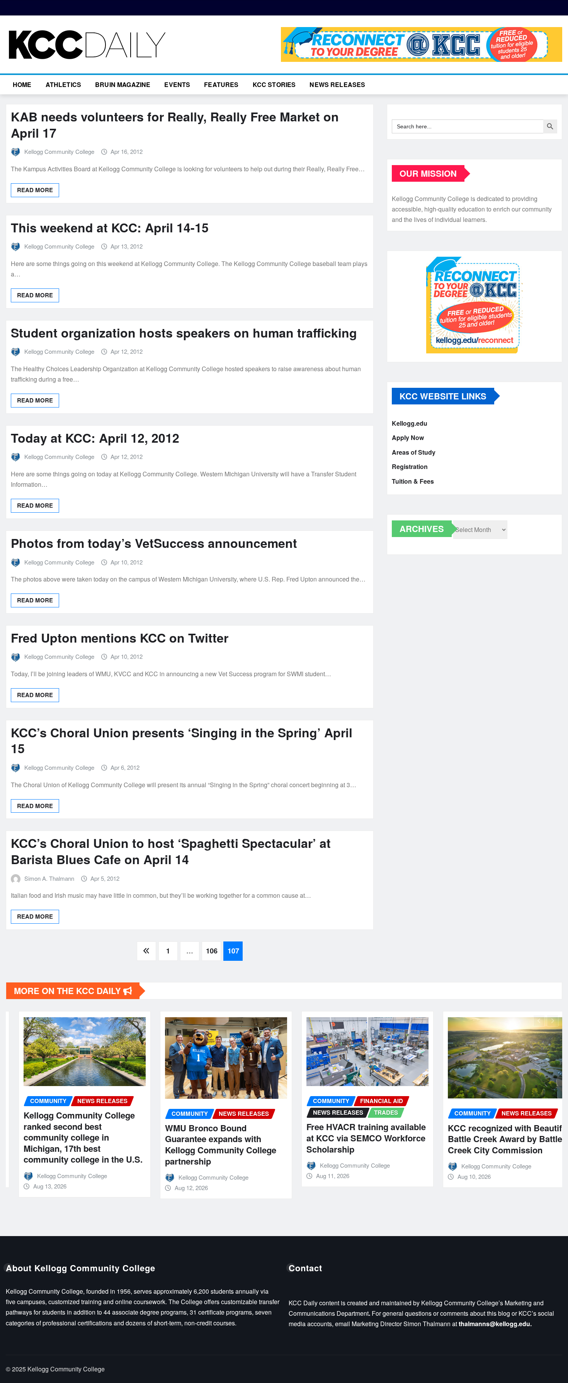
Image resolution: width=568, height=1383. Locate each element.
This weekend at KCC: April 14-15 (110, 227)
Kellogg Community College (59, 151)
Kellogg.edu (409, 423)
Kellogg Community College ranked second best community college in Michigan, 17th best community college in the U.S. (70, 1137)
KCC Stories (274, 84)
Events (177, 84)
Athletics (63, 84)
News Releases (337, 84)
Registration (410, 466)
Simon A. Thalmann (49, 878)
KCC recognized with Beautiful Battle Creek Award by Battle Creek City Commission (495, 1139)
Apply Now (408, 437)
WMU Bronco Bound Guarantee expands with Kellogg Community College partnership (208, 1144)
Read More (35, 190)
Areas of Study (413, 452)
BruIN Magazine (122, 84)
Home (22, 84)
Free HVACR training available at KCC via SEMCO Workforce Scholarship (353, 1137)
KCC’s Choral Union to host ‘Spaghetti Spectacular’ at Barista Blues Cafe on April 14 (171, 851)
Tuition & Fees (413, 481)
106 (212, 951)
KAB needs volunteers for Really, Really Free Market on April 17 (175, 124)
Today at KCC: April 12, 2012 (95, 438)
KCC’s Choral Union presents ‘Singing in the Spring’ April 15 (181, 740)
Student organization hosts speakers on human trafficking (184, 332)
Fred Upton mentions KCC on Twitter (119, 637)
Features (221, 84)
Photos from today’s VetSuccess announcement (154, 543)
